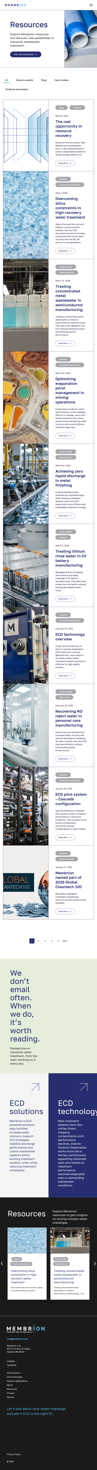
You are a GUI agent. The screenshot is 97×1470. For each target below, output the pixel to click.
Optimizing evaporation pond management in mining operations (69, 1274)
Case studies (62, 80)
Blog (43, 80)
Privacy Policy (13, 1454)
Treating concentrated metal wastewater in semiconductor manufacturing (26, 1276)
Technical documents (16, 89)
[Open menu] (91, 5)
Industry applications (17, 1381)
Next (65, 941)
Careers (10, 1397)
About (10, 1385)
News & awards (24, 80)
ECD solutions (13, 1373)
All (6, 80)
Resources (12, 1389)
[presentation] (27, 1241)
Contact (11, 1393)
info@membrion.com (17, 1339)
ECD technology (14, 1377)
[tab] (40, 1301)
